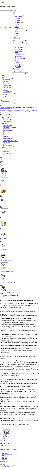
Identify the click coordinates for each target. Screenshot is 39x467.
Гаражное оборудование (18, 53)
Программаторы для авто (18, 17)
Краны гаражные (5, 129)
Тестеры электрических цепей (19, 49)
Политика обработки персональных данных (6, 466)
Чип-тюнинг (16, 19)
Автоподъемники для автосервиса (19, 21)
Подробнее (4, 438)
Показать (2, 167)
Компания (1, 450)
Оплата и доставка (4, 458)
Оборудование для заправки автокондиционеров (9, 140)
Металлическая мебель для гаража (7, 130)
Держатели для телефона (6, 151)
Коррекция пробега (17, 18)
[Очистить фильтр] (0, 166)
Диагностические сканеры (18, 16)
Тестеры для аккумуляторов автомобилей (16, 110)
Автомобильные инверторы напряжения (20, 64)
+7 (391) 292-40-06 (2, 443)
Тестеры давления (8, 110)
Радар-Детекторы (5, 154)
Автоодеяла (16, 33)
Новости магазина (3, 441)
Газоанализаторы (17, 27)
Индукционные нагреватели (18, 24)
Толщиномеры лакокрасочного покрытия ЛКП (21, 30)
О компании (14, 36)
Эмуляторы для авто (17, 20)
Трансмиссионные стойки (6, 133)
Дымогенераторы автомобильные (19, 28)
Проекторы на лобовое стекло (7, 152)
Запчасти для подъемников (18, 23)
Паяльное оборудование (6, 142)
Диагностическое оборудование (19, 47)
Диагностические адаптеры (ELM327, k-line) (20, 15)
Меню (14, 12)
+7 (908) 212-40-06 (9, 6)
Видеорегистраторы (17, 34)
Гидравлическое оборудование (19, 22)
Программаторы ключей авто (18, 51)
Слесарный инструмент (6, 131)
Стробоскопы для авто (3, 110)
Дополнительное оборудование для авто (20, 58)
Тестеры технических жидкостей (26, 110)
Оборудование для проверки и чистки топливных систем (10, 141)
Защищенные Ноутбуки (18, 29)
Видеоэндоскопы (17, 26)
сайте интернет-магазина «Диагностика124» (27, 423)
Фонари (4, 134)
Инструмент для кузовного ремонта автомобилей (9, 127)
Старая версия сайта (4, 459)
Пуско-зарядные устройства (7, 153)
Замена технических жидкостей (19, 55)
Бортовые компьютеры (18, 66)
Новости (17, 36)
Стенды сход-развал (6, 132)
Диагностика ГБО (17, 60)
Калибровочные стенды (6, 128)
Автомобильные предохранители (19, 32)
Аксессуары (16, 31)
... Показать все (17, 25)
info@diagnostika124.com (3, 461)
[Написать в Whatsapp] (2, 8)
